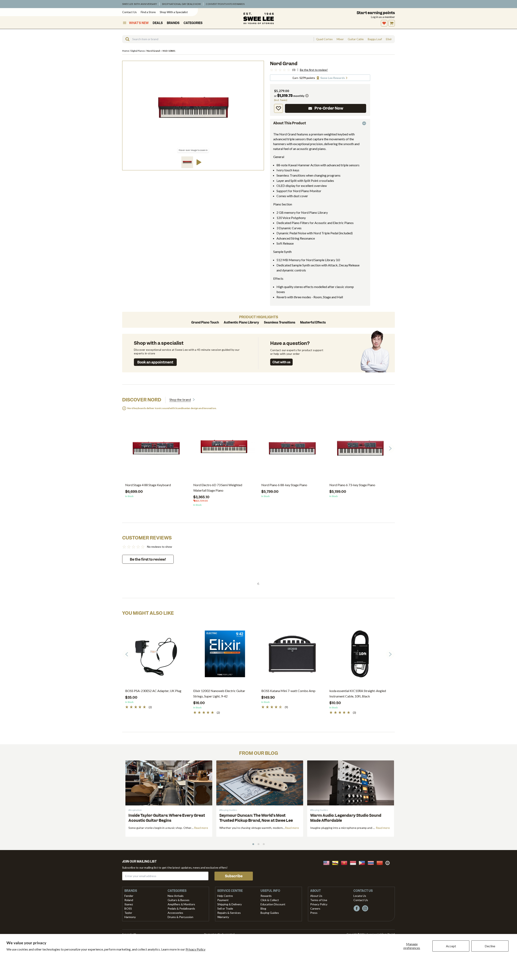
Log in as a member (383, 17)
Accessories (175, 912)
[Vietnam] (345, 862)
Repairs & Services (229, 912)
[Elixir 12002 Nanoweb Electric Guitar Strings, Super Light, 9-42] (224, 655)
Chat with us (281, 362)
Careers (315, 908)
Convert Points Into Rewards (225, 3)
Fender (128, 895)
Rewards (266, 895)
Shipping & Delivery (229, 904)
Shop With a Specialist (174, 12)
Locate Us (359, 895)
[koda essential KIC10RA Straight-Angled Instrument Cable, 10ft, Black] (360, 655)
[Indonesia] (354, 862)
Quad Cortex (324, 39)
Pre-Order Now (328, 108)
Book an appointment (155, 362)
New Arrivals (176, 895)
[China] (380, 862)
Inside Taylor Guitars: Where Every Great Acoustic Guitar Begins (166, 818)
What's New (139, 23)
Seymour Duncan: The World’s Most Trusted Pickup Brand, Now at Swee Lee (256, 818)
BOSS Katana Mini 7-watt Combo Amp (288, 691)
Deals (158, 23)
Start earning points (376, 12)
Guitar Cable (356, 39)
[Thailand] (372, 862)
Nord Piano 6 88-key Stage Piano (284, 485)
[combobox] (218, 39)
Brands (173, 23)
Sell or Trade (225, 908)
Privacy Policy (195, 949)
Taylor (128, 912)
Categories (193, 23)
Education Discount (273, 904)
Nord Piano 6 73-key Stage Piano (352, 485)
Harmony (130, 917)
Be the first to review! (314, 69)
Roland (128, 900)
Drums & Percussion (180, 917)
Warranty (223, 917)
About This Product (289, 123)
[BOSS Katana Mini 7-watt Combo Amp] (292, 655)
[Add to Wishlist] (278, 108)
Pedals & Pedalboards (181, 908)
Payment (223, 900)
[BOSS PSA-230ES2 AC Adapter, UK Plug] (156, 655)
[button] (187, 162)
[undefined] (126, 39)
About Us (316, 895)
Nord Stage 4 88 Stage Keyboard (148, 485)
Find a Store (148, 12)
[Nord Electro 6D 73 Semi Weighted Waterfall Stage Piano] (224, 449)
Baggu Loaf (375, 39)
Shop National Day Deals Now (181, 3)
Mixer (340, 39)
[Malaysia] (327, 862)
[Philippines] (363, 862)
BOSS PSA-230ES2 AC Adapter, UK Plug (153, 691)
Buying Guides (270, 912)
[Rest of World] (388, 862)
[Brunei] (336, 862)
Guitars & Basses (178, 900)
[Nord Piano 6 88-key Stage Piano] (292, 449)
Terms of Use (318, 900)
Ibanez (128, 904)
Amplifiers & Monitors (181, 904)
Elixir (389, 39)
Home (125, 50)
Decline (490, 946)
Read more (201, 827)
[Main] (258, 18)
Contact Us (129, 12)
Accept (451, 946)
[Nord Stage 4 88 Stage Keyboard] (156, 449)
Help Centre (225, 895)
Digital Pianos (138, 50)
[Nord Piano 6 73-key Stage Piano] (360, 449)
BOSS (128, 908)
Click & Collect (270, 900)
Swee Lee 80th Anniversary (139, 3)
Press (313, 912)
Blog (263, 908)
